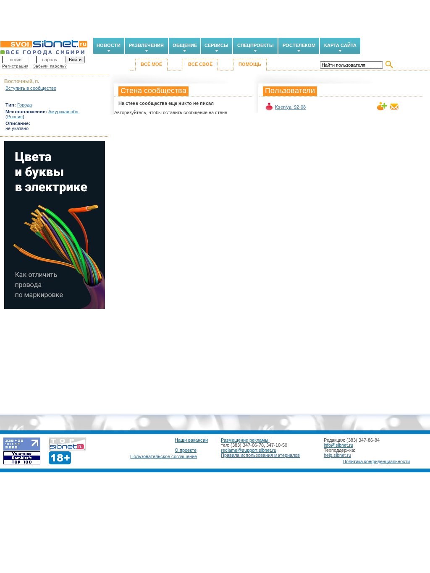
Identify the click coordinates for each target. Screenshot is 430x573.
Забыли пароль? (50, 66)
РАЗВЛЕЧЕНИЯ (146, 45)
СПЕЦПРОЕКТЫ (255, 45)
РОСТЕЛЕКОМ (299, 45)
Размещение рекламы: (245, 440)
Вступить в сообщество (30, 88)
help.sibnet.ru (337, 455)
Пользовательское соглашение (163, 456)
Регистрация (15, 66)
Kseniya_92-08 (290, 106)
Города (24, 104)
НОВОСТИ (109, 45)
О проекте (186, 450)
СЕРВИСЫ (216, 45)
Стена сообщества (153, 90)
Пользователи (290, 90)
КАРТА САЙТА (340, 45)
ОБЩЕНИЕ (185, 45)
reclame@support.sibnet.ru (248, 450)
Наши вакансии (191, 440)
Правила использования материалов (260, 455)
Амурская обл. (63, 111)
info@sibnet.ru (338, 445)
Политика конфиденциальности (376, 461)
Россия (15, 116)
